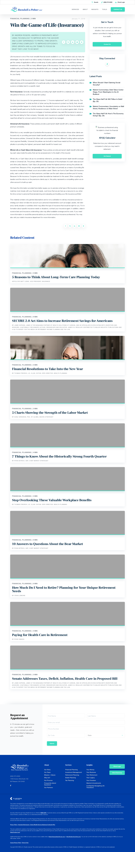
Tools (104, 9)
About (85, 9)
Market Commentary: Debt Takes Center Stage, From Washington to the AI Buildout (108, 92)
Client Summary (117, 772)
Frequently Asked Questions (50, 784)
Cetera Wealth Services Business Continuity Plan (42, 824)
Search (96, 2)
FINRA (42, 812)
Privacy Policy (14, 824)
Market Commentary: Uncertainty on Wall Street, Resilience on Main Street (108, 107)
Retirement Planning (72, 775)
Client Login (121, 2)
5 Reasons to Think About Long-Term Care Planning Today (56, 277)
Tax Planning (69, 780)
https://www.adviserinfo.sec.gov (57, 836)
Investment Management (73, 772)
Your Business (91, 772)
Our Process (48, 780)
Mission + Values (49, 775)
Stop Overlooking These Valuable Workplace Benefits (51, 500)
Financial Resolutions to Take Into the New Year (47, 369)
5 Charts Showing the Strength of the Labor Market (50, 413)
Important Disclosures (24, 824)
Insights (94, 9)
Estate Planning (70, 778)
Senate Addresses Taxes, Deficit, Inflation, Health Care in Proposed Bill (64, 679)
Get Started (107, 156)
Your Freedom (91, 780)
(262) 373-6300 (108, 2)
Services (75, 9)
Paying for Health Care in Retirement (40, 635)
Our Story (47, 769)
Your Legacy (90, 778)
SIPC (45, 812)
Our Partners (48, 787)
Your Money (90, 769)
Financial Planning (71, 769)
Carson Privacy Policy (15, 842)
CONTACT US (118, 9)
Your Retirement (91, 775)
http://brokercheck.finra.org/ (73, 836)
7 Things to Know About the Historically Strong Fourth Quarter (59, 456)
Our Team (47, 772)
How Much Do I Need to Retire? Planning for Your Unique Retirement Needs (64, 589)
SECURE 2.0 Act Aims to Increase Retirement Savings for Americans (62, 321)
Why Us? (47, 778)
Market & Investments (93, 783)
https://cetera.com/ (15, 832)
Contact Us (107, 44)
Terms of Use (25, 842)
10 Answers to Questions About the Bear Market (47, 544)
